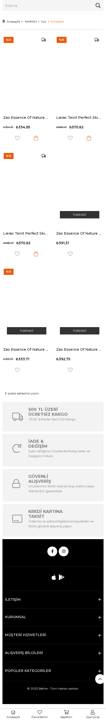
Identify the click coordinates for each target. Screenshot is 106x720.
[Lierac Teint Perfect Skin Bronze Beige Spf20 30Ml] (79, 72)
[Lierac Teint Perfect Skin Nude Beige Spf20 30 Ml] (26, 188)
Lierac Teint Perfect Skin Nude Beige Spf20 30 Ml (26, 233)
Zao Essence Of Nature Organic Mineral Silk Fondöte (26, 349)
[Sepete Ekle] (36, 138)
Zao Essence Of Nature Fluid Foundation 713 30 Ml (26, 117)
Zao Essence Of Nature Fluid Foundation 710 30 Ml (79, 233)
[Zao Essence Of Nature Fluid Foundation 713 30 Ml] (26, 72)
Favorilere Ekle (17, 138)
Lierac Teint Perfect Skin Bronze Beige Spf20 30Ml (79, 117)
